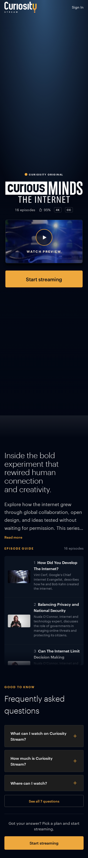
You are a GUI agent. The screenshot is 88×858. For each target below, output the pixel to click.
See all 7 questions (44, 801)
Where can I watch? (29, 783)
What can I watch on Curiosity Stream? (38, 736)
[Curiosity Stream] (20, 7)
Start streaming (44, 279)
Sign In (78, 7)
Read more (13, 537)
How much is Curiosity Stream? (32, 761)
